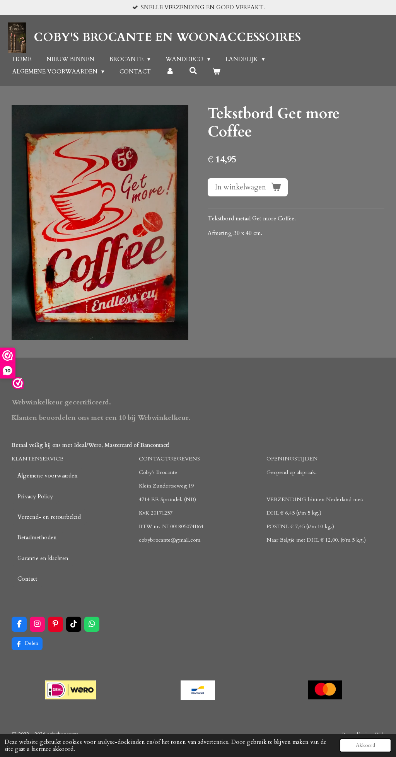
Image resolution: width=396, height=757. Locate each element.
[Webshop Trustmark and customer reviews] (18, 384)
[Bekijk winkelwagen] (216, 71)
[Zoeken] (193, 71)
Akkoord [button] (365, 745)
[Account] (170, 71)
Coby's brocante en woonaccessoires (167, 37)
